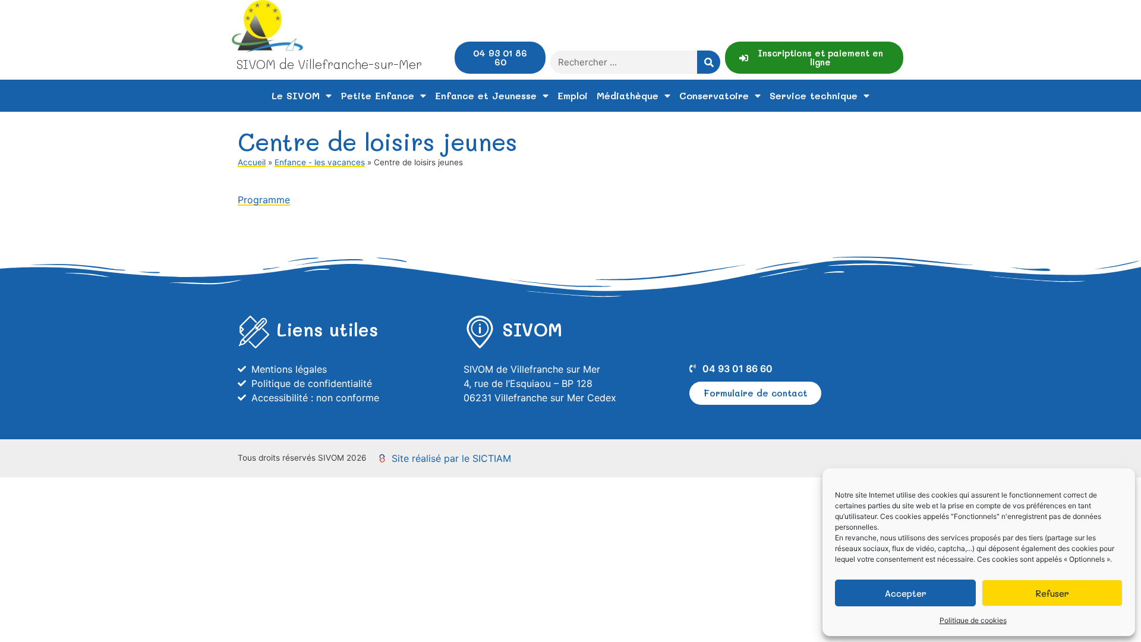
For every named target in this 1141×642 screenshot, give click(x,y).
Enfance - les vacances (320, 162)
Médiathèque (627, 95)
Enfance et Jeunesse (486, 95)
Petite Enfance (377, 95)
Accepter (905, 593)
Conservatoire (714, 95)
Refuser (1052, 593)
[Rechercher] (708, 62)
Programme (264, 200)
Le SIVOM (296, 95)
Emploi (572, 95)
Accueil (252, 162)
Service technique (814, 95)
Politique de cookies (973, 620)
